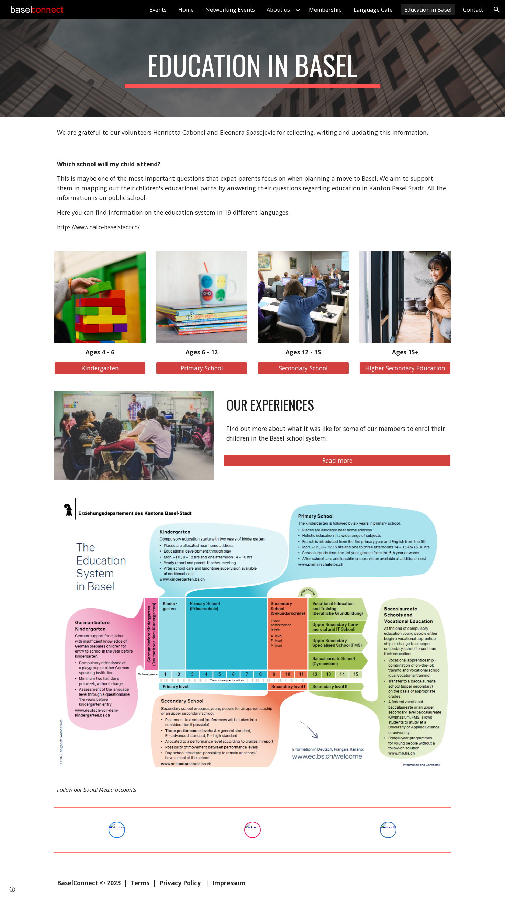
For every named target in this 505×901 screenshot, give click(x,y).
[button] (497, 9)
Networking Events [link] (230, 9)
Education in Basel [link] (427, 9)
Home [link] (186, 9)
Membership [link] (325, 9)
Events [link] (158, 9)
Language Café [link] (373, 9)
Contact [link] (473, 9)
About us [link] (278, 9)
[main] (252, 68)
